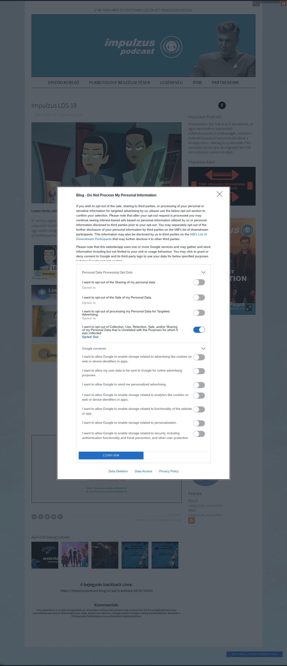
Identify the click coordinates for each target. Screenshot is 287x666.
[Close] (221, 195)
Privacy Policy (169, 471)
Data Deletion (118, 471)
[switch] (199, 282)
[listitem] (143, 272)
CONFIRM (111, 455)
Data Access (143, 471)
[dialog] (143, 333)
